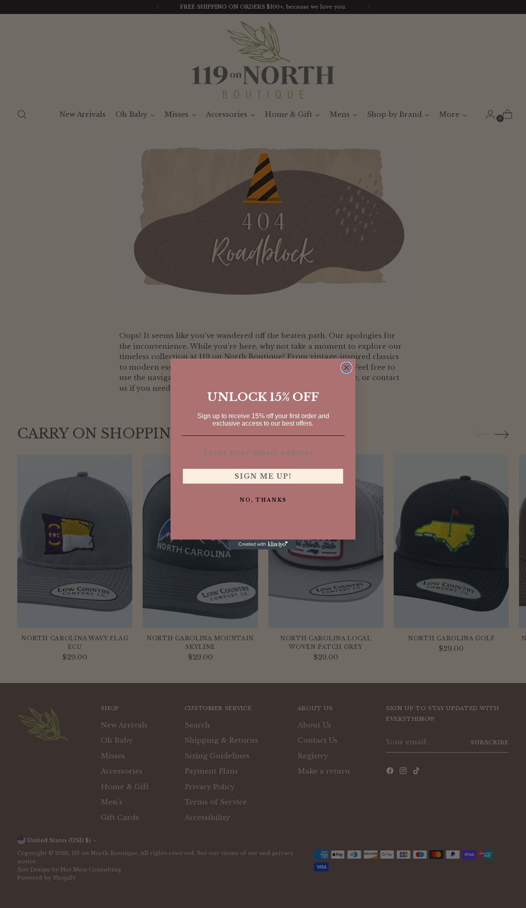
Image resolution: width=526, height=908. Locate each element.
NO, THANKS (263, 500)
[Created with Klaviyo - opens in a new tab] (263, 544)
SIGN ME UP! (263, 476)
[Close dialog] (346, 368)
